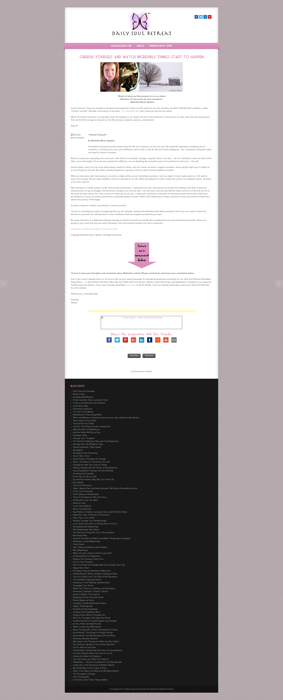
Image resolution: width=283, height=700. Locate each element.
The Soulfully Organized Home (87, 579)
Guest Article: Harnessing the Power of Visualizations (97, 650)
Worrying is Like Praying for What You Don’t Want (96, 641)
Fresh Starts (78, 544)
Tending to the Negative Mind (86, 612)
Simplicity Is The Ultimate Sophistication (91, 582)
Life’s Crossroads (81, 677)
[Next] (279, 283)
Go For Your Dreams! (83, 562)
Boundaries (78, 482)
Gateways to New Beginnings (86, 541)
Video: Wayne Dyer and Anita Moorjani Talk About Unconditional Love (105, 488)
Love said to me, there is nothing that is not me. (95, 523)
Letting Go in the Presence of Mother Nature (93, 665)
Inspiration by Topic (160, 46)
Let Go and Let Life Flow (84, 647)
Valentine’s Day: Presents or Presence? (91, 515)
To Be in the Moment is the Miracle (89, 403)
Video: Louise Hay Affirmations (87, 626)
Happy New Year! (81, 568)
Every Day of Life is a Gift (84, 476)
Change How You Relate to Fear (88, 444)
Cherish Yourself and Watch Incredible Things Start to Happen (102, 538)
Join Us (140, 46)
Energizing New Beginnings (85, 526)
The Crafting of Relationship (86, 494)
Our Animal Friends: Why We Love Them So (93, 479)
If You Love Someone (83, 491)
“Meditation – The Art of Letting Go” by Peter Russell (97, 662)
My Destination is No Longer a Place (90, 668)
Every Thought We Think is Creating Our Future (95, 629)
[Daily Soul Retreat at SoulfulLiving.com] (141, 35)
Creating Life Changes (83, 473)
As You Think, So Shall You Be (87, 624)
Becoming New (80, 535)
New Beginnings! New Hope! (86, 529)
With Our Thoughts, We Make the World (91, 618)
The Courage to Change (84, 674)
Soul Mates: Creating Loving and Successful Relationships (100, 512)
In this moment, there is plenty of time (90, 400)
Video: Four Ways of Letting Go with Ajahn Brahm (96, 671)
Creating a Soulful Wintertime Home (89, 603)
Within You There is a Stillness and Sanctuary (94, 588)
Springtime (78, 450)
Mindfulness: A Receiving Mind (87, 414)
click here (130, 285)
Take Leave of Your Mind (84, 420)
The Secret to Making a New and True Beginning (95, 441)
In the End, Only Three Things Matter (90, 680)
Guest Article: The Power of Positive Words (93, 632)
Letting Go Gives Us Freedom (87, 656)
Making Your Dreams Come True (88, 559)
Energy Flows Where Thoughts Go (89, 615)
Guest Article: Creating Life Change (89, 459)
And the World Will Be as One (86, 432)
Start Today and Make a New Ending (90, 547)
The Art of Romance (82, 485)
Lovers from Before (82, 506)
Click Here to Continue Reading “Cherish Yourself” (94, 229)
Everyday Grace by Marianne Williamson (92, 571)
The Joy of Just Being (83, 412)
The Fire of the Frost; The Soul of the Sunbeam (95, 576)
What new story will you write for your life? (92, 553)
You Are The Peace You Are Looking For (91, 426)
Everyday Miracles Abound (85, 638)
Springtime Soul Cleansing (85, 453)
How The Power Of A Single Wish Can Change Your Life (99, 565)
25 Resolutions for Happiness (86, 556)
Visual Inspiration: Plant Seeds (87, 447)
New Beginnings (80, 550)
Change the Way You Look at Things (90, 465)
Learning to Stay (80, 406)
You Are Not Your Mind (83, 423)
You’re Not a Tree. (81, 456)
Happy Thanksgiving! (82, 606)
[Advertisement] (141, 311)
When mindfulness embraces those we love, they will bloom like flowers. (106, 417)
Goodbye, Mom (80, 435)
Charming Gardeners (83, 409)
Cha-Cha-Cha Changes (84, 391)
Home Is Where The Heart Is (86, 594)
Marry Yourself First (82, 509)
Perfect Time (79, 394)
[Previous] (3, 283)
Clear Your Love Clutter (84, 518)
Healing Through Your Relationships (89, 520)
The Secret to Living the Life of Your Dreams (93, 532)
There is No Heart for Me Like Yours (89, 497)
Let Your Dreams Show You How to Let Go (92, 653)
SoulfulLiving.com (121, 46)
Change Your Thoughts (83, 438)
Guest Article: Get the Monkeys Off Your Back (94, 635)
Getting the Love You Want (85, 500)
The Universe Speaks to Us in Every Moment (94, 644)
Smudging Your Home (83, 585)
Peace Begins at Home (83, 600)
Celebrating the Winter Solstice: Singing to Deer (95, 573)
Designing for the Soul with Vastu (88, 597)
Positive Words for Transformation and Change (95, 621)
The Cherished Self (130, 111)
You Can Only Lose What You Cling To (90, 659)
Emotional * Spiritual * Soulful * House (90, 591)
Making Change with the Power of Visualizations (95, 467)
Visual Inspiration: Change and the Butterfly (93, 470)
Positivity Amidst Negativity (85, 609)
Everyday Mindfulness (83, 397)
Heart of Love (79, 503)
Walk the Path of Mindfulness (86, 429)
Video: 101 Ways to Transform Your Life (91, 462)
